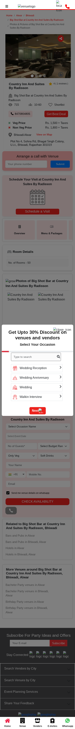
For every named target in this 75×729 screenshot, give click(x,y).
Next (35, 410)
